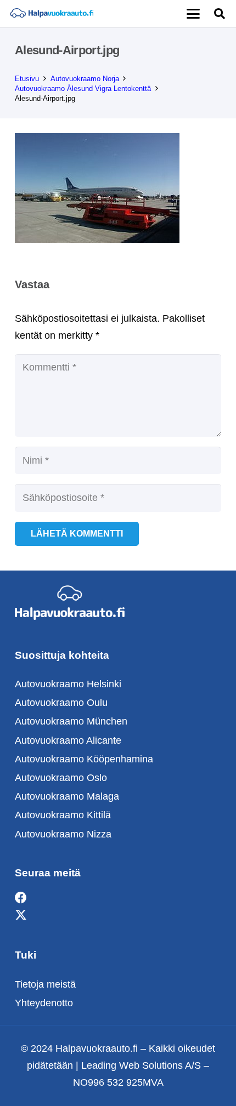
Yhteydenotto (44, 1002)
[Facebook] (21, 898)
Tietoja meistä (45, 984)
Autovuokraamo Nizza (63, 834)
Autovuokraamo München (71, 721)
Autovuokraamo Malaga (67, 796)
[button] (192, 13)
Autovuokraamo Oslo (61, 777)
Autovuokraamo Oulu (61, 702)
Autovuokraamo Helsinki (68, 684)
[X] (21, 915)
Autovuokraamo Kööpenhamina (84, 759)
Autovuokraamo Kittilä (63, 814)
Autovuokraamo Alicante (68, 740)
